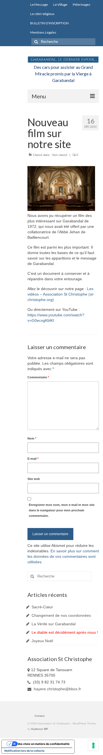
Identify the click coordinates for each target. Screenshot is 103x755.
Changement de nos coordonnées (61, 615)
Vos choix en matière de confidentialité (43, 743)
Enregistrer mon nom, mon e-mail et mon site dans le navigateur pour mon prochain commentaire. (61, 510)
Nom (31, 438)
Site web (33, 478)
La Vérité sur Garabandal (54, 624)
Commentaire (38, 377)
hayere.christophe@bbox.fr (57, 689)
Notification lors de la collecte (24, 750)
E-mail (32, 458)
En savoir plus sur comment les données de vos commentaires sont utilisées (63, 556)
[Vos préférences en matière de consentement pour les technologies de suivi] (93, 745)
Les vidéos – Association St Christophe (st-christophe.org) (60, 294)
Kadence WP (39, 728)
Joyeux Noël (42, 641)
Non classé (59, 155)
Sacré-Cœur (42, 607)
